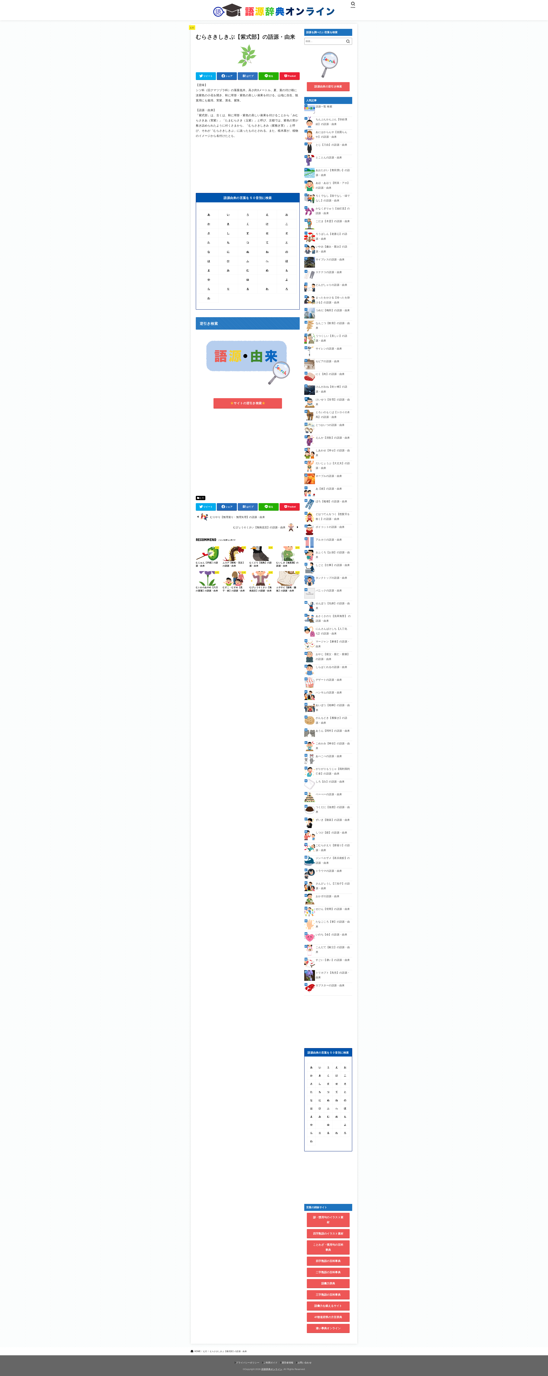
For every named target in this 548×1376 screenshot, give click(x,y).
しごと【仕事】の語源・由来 (333, 565)
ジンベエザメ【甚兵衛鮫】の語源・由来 (333, 860)
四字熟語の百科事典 (328, 1261)
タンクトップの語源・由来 (331, 577)
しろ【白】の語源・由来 (330, 781)
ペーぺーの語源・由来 (329, 794)
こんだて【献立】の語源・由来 (333, 949)
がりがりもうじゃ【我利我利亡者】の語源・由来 (333, 771)
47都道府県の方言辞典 (328, 1317)
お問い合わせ (305, 1362)
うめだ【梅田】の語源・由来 (333, 310)
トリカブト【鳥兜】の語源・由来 (333, 975)
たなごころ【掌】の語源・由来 (333, 924)
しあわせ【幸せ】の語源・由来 (333, 452)
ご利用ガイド (270, 1362)
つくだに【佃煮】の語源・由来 (333, 809)
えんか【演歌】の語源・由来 (333, 437)
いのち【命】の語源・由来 (331, 934)
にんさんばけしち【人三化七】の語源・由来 (331, 631)
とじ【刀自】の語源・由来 (331, 144)
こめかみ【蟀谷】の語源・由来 (333, 745)
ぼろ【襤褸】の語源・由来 (331, 501)
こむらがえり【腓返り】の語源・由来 (333, 847)
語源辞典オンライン (271, 1369)
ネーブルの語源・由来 (329, 476)
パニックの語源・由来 (329, 590)
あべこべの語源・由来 (329, 756)
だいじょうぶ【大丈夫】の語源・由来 (333, 465)
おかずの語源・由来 (327, 896)
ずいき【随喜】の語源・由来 (333, 819)
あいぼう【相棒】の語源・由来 (333, 707)
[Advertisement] (220, 163)
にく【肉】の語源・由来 (330, 374)
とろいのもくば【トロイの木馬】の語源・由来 (333, 414)
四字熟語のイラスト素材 (328, 1233)
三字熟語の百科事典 (328, 1294)
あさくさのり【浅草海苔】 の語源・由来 (333, 618)
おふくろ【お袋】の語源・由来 (333, 554)
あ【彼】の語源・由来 (329, 488)
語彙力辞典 (328, 1283)
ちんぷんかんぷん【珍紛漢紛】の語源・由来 (331, 121)
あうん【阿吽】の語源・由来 (333, 730)
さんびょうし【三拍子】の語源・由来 (333, 886)
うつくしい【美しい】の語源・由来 (331, 338)
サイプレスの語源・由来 (330, 259)
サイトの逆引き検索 (248, 403)
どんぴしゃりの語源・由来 (331, 284)
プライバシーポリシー (247, 1362)
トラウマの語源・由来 (329, 870)
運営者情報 (287, 1362)
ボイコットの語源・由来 (330, 527)
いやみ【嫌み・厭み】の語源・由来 (331, 249)
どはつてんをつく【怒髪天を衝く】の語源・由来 (333, 516)
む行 (192, 27)
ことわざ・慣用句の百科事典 (328, 1247)
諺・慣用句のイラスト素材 (328, 1219)
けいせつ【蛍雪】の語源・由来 (333, 402)
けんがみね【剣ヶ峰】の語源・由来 (331, 389)
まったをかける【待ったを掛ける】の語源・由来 (333, 300)
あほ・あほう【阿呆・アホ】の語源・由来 (333, 185)
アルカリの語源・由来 (329, 539)
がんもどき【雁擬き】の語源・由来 (331, 720)
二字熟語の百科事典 (328, 1272)
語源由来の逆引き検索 (328, 86)
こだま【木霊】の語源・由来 (333, 221)
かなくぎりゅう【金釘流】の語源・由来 (333, 211)
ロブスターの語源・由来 (330, 985)
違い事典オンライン (328, 1328)
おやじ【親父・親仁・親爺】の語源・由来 (333, 656)
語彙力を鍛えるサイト (328, 1306)
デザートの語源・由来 (329, 679)
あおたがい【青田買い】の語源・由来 (333, 172)
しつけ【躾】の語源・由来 (331, 832)
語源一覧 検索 (324, 106)
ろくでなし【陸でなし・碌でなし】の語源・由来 (333, 198)
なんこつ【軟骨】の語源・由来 (333, 325)
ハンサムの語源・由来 (329, 692)
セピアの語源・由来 (327, 361)
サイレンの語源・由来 (329, 348)
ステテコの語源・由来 (329, 272)
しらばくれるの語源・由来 (331, 667)
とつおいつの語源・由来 (330, 425)
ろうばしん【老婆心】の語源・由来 (331, 236)
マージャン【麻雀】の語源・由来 (333, 644)
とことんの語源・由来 (329, 157)
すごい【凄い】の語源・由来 (333, 960)
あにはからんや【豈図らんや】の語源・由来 (331, 134)
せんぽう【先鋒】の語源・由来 (333, 605)
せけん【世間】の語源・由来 (333, 909)
